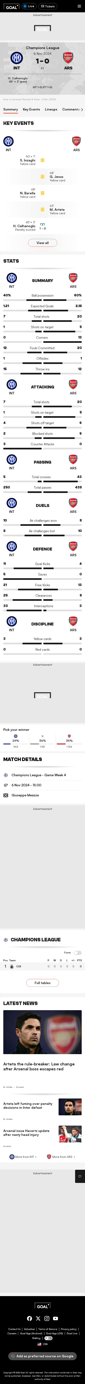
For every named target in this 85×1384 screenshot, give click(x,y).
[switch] (78, 953)
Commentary (72, 109)
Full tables (43, 983)
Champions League (42, 48)
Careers (11, 1333)
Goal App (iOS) (54, 1333)
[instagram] (47, 1319)
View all (43, 243)
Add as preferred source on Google (45, 1356)
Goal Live (72, 1333)
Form (67, 952)
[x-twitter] (38, 1319)
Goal (23, 1372)
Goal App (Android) (31, 1333)
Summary (10, 109)
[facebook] (29, 1319)
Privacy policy (69, 1329)
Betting (36, 1338)
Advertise (29, 1329)
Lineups (51, 109)
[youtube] (55, 1319)
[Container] (16, 61)
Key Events (31, 109)
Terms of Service (47, 1329)
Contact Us (14, 1329)
